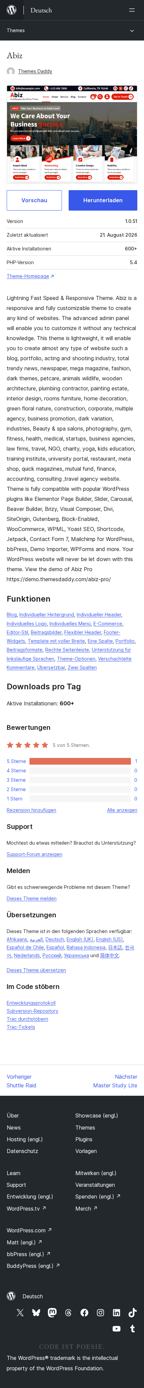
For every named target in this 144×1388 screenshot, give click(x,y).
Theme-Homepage (28, 276)
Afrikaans (17, 939)
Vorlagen (86, 1151)
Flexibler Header (82, 632)
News (14, 1127)
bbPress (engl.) (29, 1254)
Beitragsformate (25, 649)
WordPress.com (29, 1230)
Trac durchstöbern (27, 1019)
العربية (36, 939)
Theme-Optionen (76, 659)
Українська (76, 955)
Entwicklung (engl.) (30, 1196)
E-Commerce (107, 623)
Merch (86, 1208)
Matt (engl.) (25, 1242)
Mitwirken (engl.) (96, 1173)
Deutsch (55, 939)
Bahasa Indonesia (86, 947)
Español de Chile (25, 947)
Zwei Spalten (82, 667)
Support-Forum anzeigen (34, 854)
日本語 (115, 947)
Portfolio (125, 641)
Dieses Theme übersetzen (36, 970)
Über (13, 1115)
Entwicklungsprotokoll (31, 1003)
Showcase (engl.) (96, 1115)
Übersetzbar (51, 667)
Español (55, 947)
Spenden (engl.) (98, 1196)
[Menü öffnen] (133, 10)
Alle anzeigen (122, 810)
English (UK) (80, 939)
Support (16, 1184)
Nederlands (27, 955)
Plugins (83, 1139)
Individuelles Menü (70, 623)
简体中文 (109, 955)
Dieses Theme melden (32, 898)
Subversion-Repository (32, 1011)
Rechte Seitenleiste (67, 649)
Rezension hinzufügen (31, 810)
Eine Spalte (100, 641)
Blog (12, 614)
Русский (52, 955)
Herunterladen (103, 200)
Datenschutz (22, 1151)
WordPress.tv (27, 1208)
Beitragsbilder (46, 632)
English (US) (109, 939)
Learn (13, 1173)
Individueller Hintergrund (46, 614)
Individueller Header (99, 614)
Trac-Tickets (21, 1027)
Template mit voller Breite (56, 641)
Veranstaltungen (95, 1184)
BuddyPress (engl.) (33, 1265)
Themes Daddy (35, 71)
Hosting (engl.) (25, 1139)
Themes (16, 30)
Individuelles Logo (27, 623)
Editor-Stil (17, 632)
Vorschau (34, 200)
